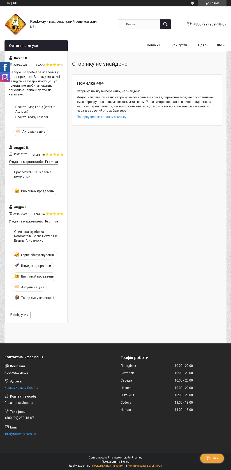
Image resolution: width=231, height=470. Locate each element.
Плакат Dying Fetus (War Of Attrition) (35, 109)
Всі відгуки (18, 315)
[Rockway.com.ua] (16, 24)
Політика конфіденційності (144, 465)
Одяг (202, 45)
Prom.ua (137, 457)
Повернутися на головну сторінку (101, 117)
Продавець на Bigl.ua (115, 461)
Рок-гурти (179, 45)
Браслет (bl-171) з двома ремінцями (32, 174)
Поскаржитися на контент (108, 465)
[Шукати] (165, 24)
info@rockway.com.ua (20, 434)
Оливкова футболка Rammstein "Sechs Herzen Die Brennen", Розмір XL (36, 236)
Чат (215, 458)
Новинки (153, 45)
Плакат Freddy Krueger (31, 117)
